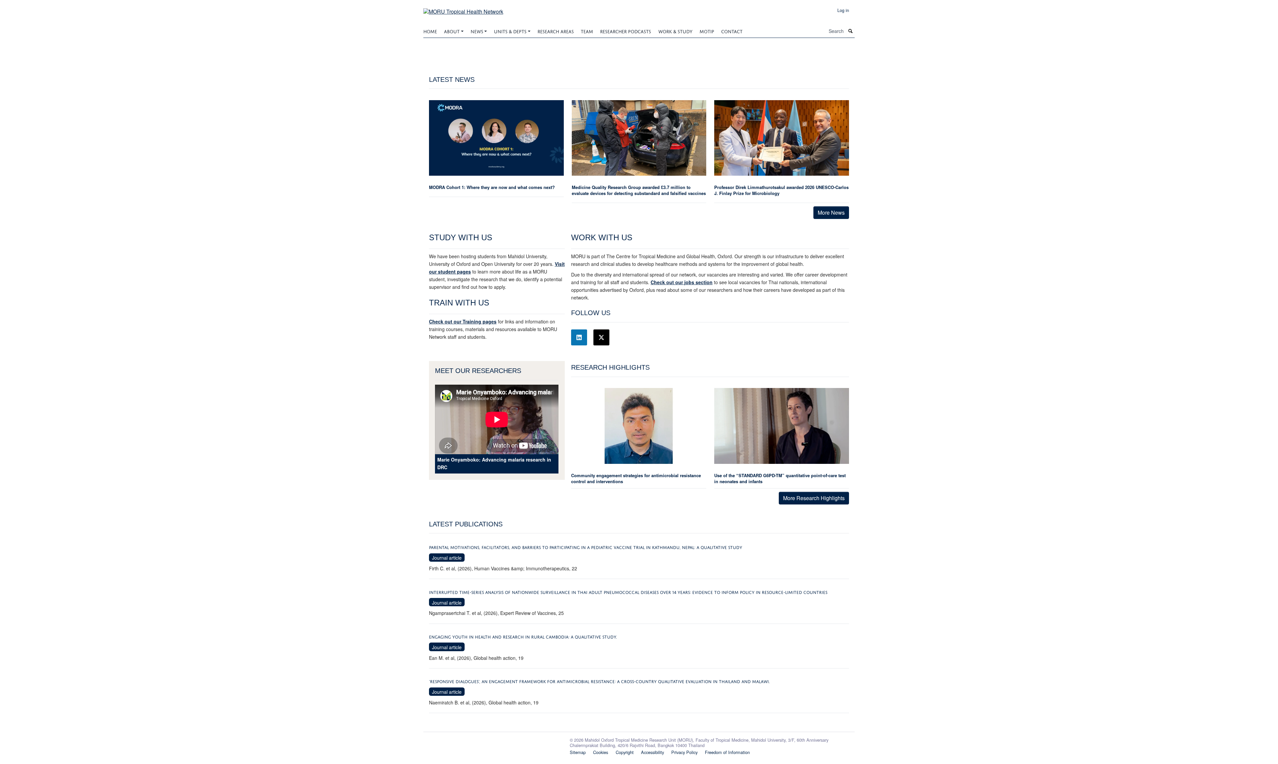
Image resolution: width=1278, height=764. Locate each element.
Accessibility (652, 752)
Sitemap (578, 752)
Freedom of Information (727, 752)
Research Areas (555, 30)
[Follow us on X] (601, 337)
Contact (732, 30)
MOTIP (707, 30)
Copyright (625, 752)
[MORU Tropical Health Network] (463, 9)
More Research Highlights (814, 498)
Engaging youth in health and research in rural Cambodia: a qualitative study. (523, 636)
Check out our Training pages (463, 321)
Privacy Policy (684, 752)
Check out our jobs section (682, 282)
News (477, 30)
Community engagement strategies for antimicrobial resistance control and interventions (636, 478)
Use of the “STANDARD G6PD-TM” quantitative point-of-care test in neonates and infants (780, 478)
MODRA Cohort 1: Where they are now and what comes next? (492, 187)
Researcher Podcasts (625, 30)
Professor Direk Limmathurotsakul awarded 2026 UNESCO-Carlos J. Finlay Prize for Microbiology (781, 190)
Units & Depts (510, 30)
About (452, 30)
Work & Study (675, 30)
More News (831, 212)
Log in (843, 10)
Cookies (600, 752)
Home (430, 30)
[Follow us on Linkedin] (579, 337)
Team (587, 30)
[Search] (851, 31)
